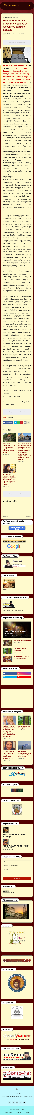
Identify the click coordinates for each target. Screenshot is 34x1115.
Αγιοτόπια (21, 1109)
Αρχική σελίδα (6, 17)
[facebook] (10, 673)
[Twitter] (15, 422)
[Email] (25, 422)
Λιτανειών (18, 160)
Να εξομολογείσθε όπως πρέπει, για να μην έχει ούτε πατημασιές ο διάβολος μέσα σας (9, 755)
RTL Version (26, 1112)
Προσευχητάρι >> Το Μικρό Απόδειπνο (15, 632)
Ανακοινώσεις (14, 17)
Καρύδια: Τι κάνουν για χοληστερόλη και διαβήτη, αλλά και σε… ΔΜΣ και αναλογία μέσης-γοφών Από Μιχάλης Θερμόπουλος (9, 731)
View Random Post (17, 527)
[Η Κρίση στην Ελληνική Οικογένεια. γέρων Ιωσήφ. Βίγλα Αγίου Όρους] (24, 745)
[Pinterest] (21, 422)
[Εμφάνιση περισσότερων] (28, 422)
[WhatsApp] (18, 422)
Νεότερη (5, 516)
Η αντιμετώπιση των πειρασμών (20, 649)
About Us (11, 1112)
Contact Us (19, 1112)
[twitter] (10, 677)
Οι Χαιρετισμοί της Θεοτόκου (22, 640)
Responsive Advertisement (17, 42)
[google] (10, 680)
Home (6, 1112)
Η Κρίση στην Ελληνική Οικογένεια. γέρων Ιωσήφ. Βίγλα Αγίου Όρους (24, 754)
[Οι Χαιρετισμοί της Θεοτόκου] (7, 643)
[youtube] (24, 677)
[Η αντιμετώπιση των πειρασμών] (7, 651)
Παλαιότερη (28, 516)
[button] (2, 5)
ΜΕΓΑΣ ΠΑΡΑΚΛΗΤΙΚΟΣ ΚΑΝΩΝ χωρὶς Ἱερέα (21, 657)
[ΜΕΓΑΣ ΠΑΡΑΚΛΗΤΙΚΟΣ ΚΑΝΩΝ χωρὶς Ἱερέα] (7, 659)
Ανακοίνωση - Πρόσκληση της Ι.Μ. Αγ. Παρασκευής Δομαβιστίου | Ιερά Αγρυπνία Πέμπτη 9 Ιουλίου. (9, 448)
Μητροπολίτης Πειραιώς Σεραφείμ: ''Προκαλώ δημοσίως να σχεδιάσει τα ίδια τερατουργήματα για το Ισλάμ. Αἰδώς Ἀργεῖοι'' (9, 479)
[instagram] (24, 673)
